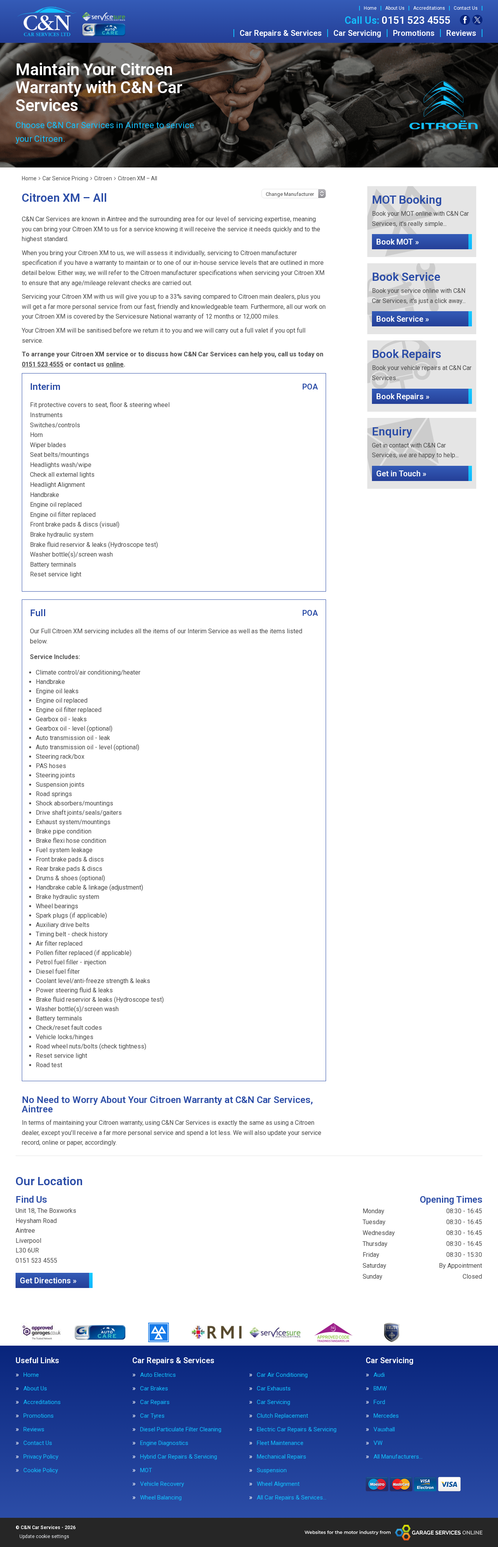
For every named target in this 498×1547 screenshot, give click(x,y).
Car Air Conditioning (282, 1375)
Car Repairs (155, 1402)
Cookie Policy (40, 1470)
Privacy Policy (40, 1457)
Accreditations (429, 8)
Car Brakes (154, 1389)
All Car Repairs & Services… (291, 1498)
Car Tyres (152, 1416)
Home (370, 8)
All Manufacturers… (398, 1457)
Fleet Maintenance (280, 1443)
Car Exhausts (274, 1389)
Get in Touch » (401, 473)
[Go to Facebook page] (465, 20)
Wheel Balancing (161, 1498)
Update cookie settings (44, 1536)
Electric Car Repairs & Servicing (297, 1429)
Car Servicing (357, 33)
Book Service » (402, 319)
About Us (395, 8)
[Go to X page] (477, 20)
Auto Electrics (158, 1375)
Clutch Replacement (282, 1416)
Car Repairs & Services (281, 33)
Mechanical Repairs (281, 1457)
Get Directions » (48, 1280)
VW (378, 1443)
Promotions (414, 33)
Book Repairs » (403, 396)
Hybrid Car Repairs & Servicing (178, 1457)
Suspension (272, 1470)
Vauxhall (384, 1429)
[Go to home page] (72, 21)
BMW (380, 1389)
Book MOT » (397, 242)
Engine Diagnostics (164, 1443)
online (115, 364)
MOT (146, 1470)
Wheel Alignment (278, 1484)
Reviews (461, 33)
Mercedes (386, 1416)
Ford (379, 1402)
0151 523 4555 (398, 20)
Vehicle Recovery (162, 1484)
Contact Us (466, 8)
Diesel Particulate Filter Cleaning (180, 1429)
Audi (379, 1375)
